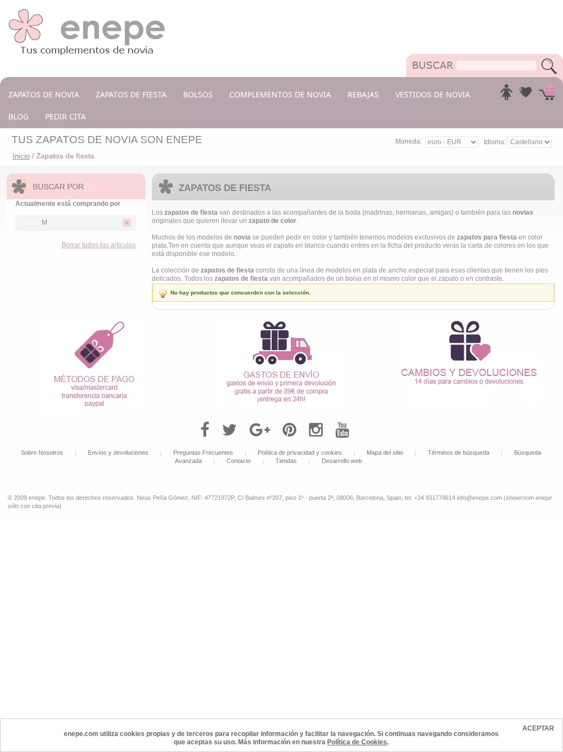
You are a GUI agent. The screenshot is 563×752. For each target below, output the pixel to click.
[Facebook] (204, 430)
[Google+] (260, 430)
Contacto (239, 460)
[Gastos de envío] (281, 323)
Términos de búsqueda (458, 452)
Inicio (21, 156)
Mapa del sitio (385, 452)
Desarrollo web (342, 460)
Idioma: (495, 142)
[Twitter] (229, 430)
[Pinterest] (289, 430)
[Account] (506, 95)
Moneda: (408, 141)
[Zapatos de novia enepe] (87, 12)
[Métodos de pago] (94, 323)
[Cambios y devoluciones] (469, 323)
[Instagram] (316, 430)
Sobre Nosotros (42, 452)
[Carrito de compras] (547, 95)
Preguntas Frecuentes (203, 452)
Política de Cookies (357, 742)
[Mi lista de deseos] (525, 95)
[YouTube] (342, 430)
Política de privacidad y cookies (300, 452)
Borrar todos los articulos (99, 245)
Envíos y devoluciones (118, 452)
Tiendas (286, 460)
